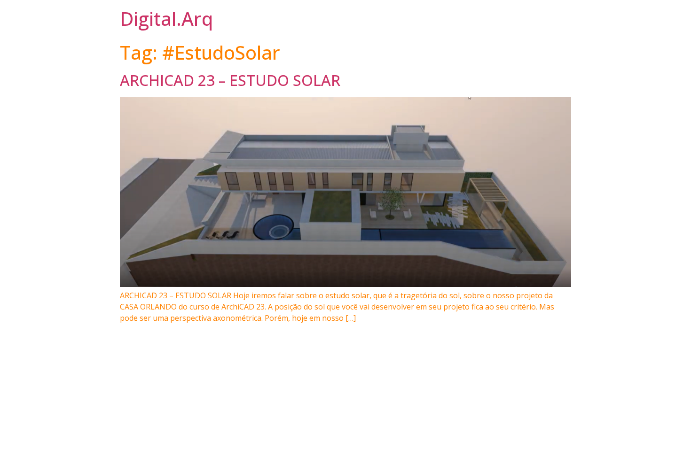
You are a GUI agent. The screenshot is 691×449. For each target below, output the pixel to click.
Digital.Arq (166, 18)
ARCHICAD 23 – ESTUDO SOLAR (230, 80)
